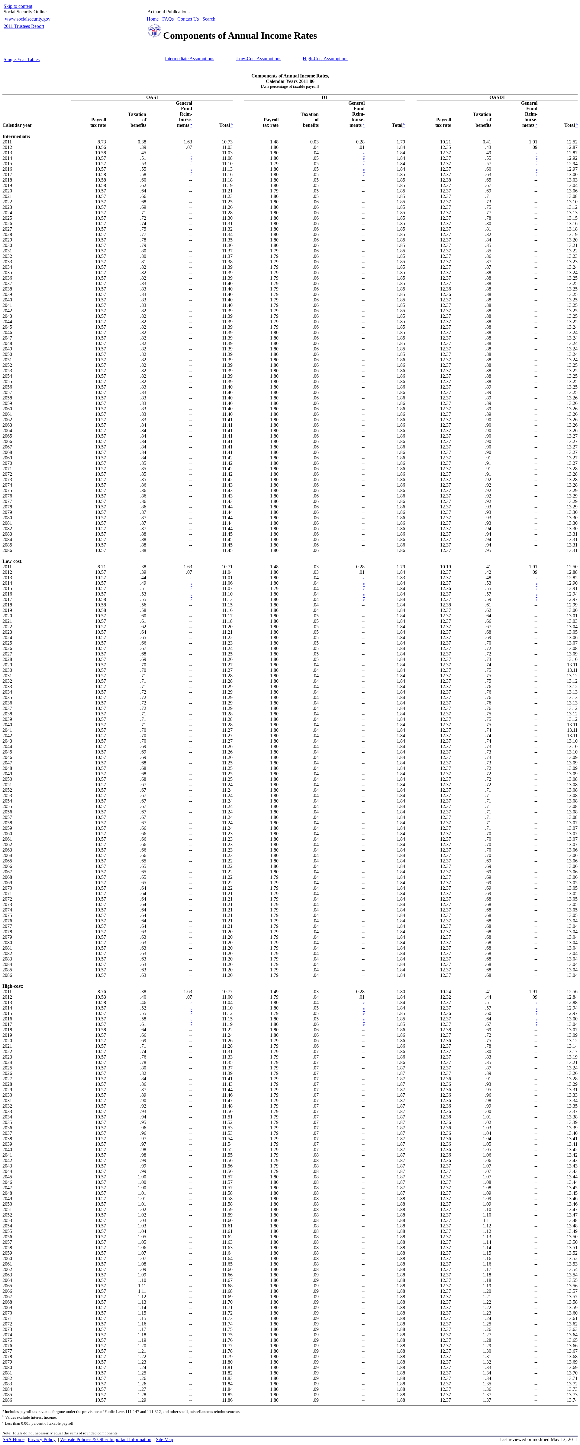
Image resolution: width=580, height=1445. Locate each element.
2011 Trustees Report (24, 26)
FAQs (168, 18)
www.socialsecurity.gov (27, 18)
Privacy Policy (42, 1439)
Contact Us (188, 18)
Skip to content (18, 6)
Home (153, 18)
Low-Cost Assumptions (258, 58)
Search (208, 18)
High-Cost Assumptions (325, 58)
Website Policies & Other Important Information (105, 1439)
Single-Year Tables (22, 59)
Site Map (164, 1439)
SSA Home (13, 1439)
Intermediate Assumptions (189, 58)
